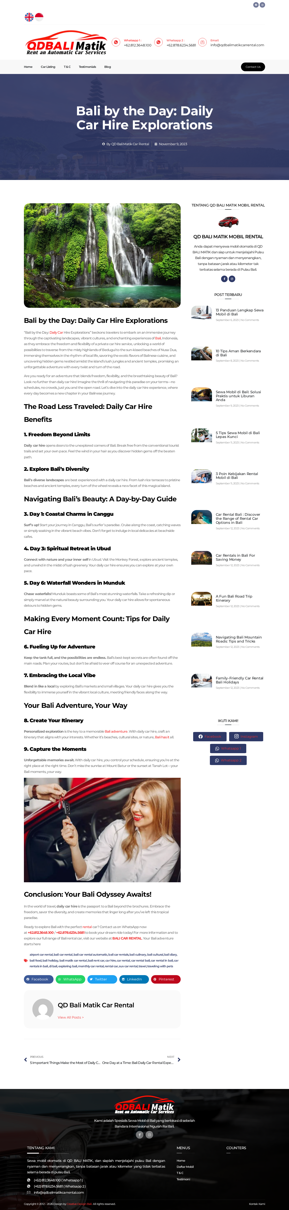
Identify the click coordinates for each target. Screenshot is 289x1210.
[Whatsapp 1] (116, 42)
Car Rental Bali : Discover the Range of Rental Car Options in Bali (238, 518)
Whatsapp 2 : (175, 40)
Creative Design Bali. (79, 1204)
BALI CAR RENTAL (127, 938)
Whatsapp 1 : (132, 40)
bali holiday (50, 960)
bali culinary (137, 954)
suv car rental (128, 966)
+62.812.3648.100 (41, 933)
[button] (39, 979)
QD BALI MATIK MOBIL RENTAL (228, 237)
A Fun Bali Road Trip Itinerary (234, 598)
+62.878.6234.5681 (70, 933)
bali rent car (96, 960)
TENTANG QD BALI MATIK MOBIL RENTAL (228, 205)
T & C (67, 67)
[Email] (202, 42)
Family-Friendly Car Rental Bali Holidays (239, 680)
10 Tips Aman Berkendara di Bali (238, 353)
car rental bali (140, 960)
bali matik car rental (73, 960)
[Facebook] (256, 5)
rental (87, 927)
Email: (215, 40)
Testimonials (87, 67)
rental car (111, 966)
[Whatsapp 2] (158, 42)
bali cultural (155, 954)
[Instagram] (262, 5)
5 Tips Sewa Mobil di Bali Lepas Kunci (238, 435)
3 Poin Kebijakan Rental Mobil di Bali (237, 476)
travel (142, 966)
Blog (107, 67)
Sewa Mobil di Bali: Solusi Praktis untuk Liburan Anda (238, 396)
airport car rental (41, 954)
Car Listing (48, 67)
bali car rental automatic (90, 954)
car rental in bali (162, 960)
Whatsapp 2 (230, 760)
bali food (35, 960)
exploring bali (67, 966)
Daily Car (56, 332)
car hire (110, 960)
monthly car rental (91, 966)
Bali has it (162, 737)
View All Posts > (71, 1017)
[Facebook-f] (224, 279)
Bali (158, 338)
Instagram (249, 737)
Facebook (212, 737)
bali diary (170, 954)
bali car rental (63, 954)
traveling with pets (160, 966)
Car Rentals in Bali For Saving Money (235, 557)
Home (28, 67)
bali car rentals (118, 954)
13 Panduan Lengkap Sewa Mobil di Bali (240, 312)
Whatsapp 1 (230, 748)
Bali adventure (116, 731)
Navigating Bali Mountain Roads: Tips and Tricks (239, 639)
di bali (53, 966)
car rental (123, 960)
